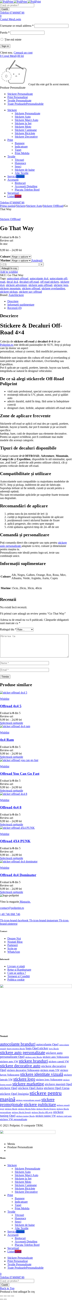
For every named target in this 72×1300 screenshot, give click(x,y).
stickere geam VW (49, 1070)
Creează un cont (23, 52)
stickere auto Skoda (33, 1057)
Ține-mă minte (12, 39)
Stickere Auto (34, 205)
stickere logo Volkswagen (49, 1079)
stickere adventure (16, 285)
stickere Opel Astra (30, 1088)
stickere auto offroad (40, 285)
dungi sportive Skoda (16, 1048)
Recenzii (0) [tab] (14, 307)
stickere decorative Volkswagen (23, 1070)
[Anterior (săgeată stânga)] (1, 1299)
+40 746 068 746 (10, 914)
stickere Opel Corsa (56, 1088)
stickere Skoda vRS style (42, 1112)
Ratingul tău (8, 629)
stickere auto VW (9, 1061)
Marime (5, 260)
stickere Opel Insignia (14, 1094)
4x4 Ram (7, 740)
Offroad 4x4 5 (10, 706)
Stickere (20, 205)
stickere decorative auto (20, 1065)
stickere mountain (10, 288)
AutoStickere (16, 295)
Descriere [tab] (12, 301)
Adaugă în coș (9, 268)
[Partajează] (8, 1295)
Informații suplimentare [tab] (20, 304)
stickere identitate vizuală (41, 1074)
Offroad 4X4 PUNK (15, 841)
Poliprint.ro (7, 344)
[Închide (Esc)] (12, 1295)
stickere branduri (33, 1061)
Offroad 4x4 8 (10, 807)
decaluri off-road (29, 281)
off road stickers (49, 281)
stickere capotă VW (59, 1061)
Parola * (5, 32)
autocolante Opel (47, 1044)
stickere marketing (28, 1084)
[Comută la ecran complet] (5, 1295)
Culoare (5, 256)
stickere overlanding (53, 288)
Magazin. (25, 901)
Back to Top (7, 1288)
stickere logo (24, 1079)
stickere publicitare (40, 1104)
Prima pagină (7, 205)
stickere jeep (61, 285)
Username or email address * (17, 25)
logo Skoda (54, 1048)
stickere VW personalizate (13, 1119)
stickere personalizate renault (28, 1100)
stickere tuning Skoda (25, 1116)
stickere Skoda (11, 1109)
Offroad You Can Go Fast (19, 774)
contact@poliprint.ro (12, 907)
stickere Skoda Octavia (46, 1109)
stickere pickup (9, 291)
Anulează (36, 260)
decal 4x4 (12, 281)
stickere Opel (8, 1088)
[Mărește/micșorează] (1, 1295)
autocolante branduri (17, 1044)
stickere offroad (31, 288)
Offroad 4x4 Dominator (18, 875)
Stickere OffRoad (53, 205)
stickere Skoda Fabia (27, 1109)
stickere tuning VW (45, 1115)
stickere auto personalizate (22, 1052)
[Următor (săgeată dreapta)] (5, 1299)
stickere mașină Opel (58, 1084)
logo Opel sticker (37, 1048)
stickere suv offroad (30, 291)
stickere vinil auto (64, 1116)
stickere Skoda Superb (21, 1112)
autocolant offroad (17, 278)
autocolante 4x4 (39, 278)
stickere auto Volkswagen (56, 1057)
